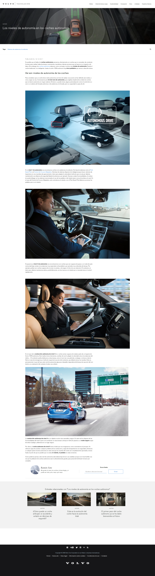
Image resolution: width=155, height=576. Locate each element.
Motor (91, 4)
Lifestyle (137, 4)
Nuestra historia (146, 4)
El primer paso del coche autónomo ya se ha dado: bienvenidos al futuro (111, 513)
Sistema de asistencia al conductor (18, 49)
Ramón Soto (46, 467)
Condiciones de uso (93, 556)
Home (48, 556)
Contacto (104, 556)
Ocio (130, 4)
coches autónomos (44, 66)
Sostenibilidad (114, 4)
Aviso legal (64, 556)
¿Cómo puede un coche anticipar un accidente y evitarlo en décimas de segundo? (42, 515)
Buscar (140, 49)
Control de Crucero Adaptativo (43, 172)
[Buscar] (149, 49)
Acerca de (55, 556)
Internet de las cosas (101, 4)
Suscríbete (104, 467)
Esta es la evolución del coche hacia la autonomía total (77, 513)
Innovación (124, 4)
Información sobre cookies (77, 556)
